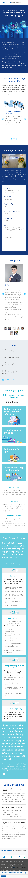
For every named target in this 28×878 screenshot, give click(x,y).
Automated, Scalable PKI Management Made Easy (12, 875)
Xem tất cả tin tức (9, 379)
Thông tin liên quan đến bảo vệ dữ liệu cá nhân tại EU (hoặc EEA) (14, 768)
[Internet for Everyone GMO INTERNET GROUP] (12, 872)
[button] (2, 119)
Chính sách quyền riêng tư (11, 766)
